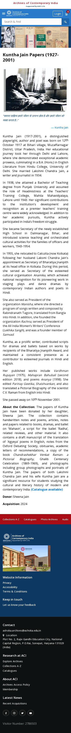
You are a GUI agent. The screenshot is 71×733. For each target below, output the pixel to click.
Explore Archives (13, 661)
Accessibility (10, 587)
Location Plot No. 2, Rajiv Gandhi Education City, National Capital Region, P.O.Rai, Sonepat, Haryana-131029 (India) (33, 641)
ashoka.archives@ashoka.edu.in (22, 630)
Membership (10, 689)
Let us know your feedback (19, 605)
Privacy (7, 582)
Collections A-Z (11, 519)
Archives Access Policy (16, 684)
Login (57, 13)
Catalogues (30, 519)
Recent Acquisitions (15, 703)
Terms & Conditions (15, 591)
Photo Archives (49, 519)
